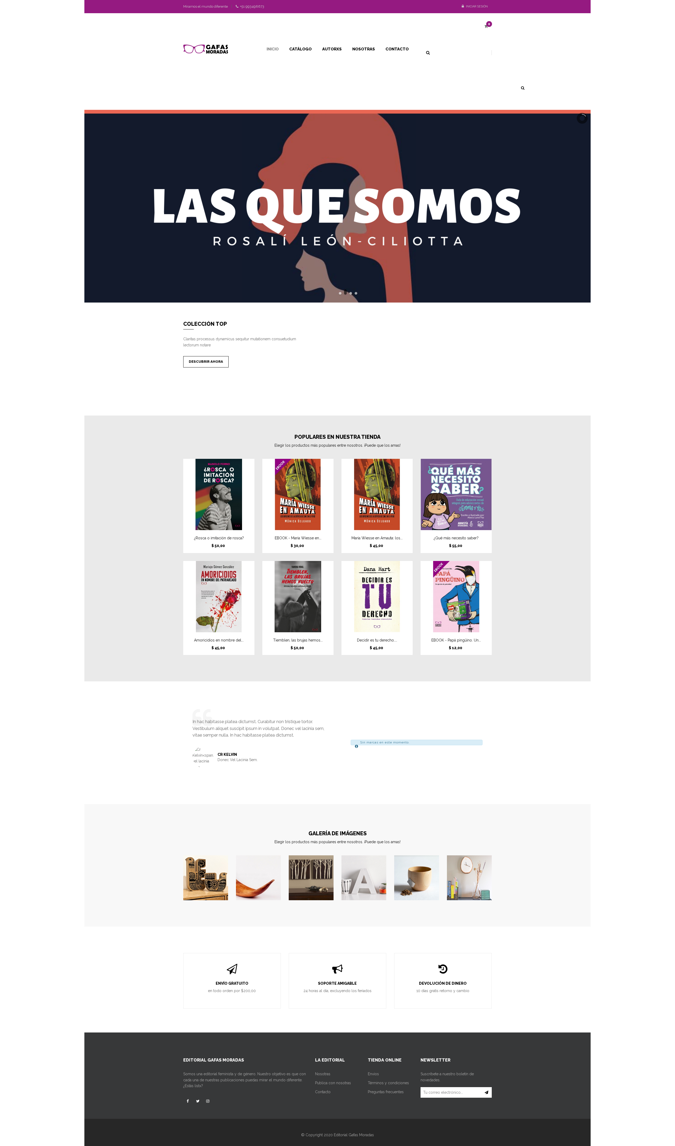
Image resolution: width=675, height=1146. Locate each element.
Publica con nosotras (333, 1083)
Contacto (323, 1092)
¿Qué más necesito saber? (456, 538)
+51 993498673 (251, 6)
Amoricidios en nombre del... (219, 640)
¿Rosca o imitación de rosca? (219, 538)
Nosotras (322, 1074)
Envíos (373, 1074)
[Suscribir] (486, 1092)
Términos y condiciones (388, 1083)
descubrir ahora (206, 362)
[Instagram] (208, 1101)
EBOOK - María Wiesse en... (298, 538)
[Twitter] (198, 1101)
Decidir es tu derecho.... (377, 640)
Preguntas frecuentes (386, 1092)
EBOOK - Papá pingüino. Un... (456, 640)
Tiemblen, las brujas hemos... (298, 640)
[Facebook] (188, 1101)
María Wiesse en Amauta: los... (377, 538)
